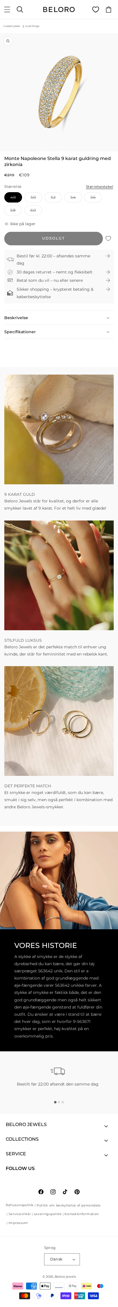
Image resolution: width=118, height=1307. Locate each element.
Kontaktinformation (81, 1214)
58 (16, 211)
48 (16, 198)
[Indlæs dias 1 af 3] (55, 1102)
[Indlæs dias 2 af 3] (59, 1102)
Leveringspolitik (48, 1214)
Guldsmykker (11, 26)
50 (36, 198)
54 (76, 198)
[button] (7, 9)
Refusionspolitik (20, 1205)
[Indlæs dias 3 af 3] (63, 1102)
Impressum (18, 1223)
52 (56, 198)
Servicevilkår (20, 1214)
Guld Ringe (32, 26)
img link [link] (12, 378)
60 (36, 211)
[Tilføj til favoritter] (108, 238)
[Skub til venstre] (46, 146)
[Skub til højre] (71, 146)
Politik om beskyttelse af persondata (69, 1205)
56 (96, 198)
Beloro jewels (65, 1277)
